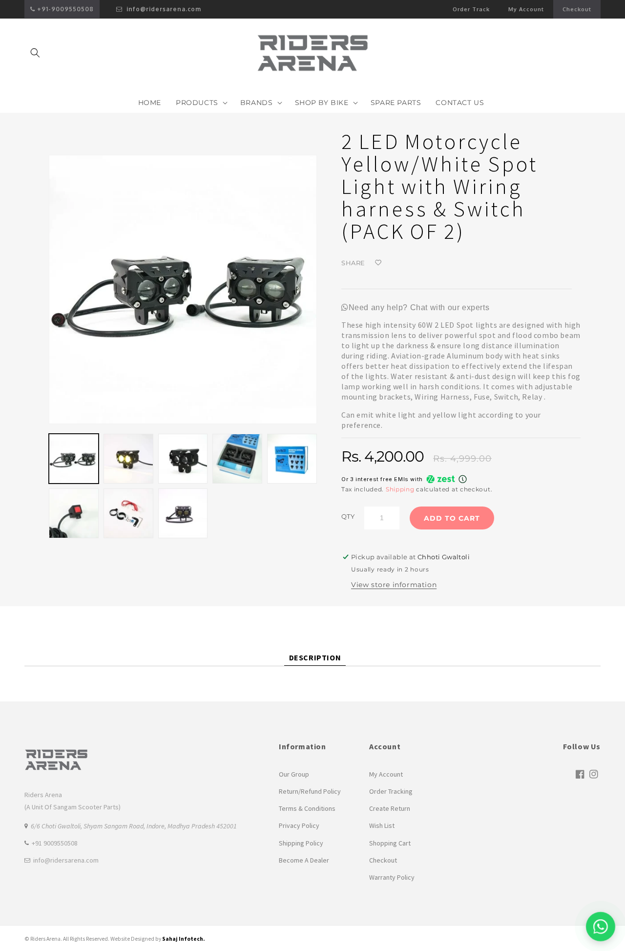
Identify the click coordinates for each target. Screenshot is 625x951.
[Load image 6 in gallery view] (74, 513)
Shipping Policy (301, 843)
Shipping (400, 489)
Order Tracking (391, 791)
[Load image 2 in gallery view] (128, 459)
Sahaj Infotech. (183, 938)
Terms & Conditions (307, 808)
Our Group (294, 774)
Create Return (389, 808)
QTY (347, 516)
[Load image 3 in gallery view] (183, 459)
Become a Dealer (304, 860)
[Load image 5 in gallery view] (292, 459)
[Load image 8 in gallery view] (183, 513)
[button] (35, 52)
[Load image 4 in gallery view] (237, 459)
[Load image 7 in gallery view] (128, 513)
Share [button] (353, 263)
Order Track (471, 9)
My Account (530, 12)
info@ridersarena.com (163, 9)
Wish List (382, 825)
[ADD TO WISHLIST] (405, 262)
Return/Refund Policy (310, 791)
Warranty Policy (392, 877)
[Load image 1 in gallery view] (74, 459)
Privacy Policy (299, 825)
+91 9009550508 (55, 843)
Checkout (576, 9)
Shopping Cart (390, 843)
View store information (394, 584)
